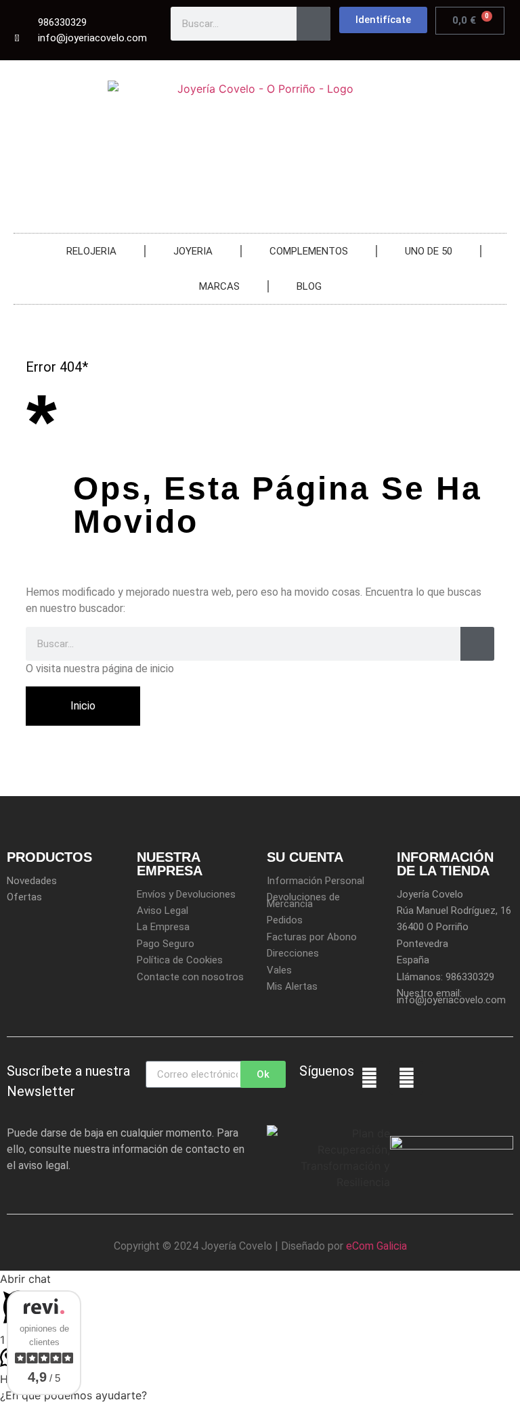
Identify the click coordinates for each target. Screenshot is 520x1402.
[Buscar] (313, 24)
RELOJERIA (91, 251)
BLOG (309, 286)
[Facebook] (369, 1078)
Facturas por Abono (312, 937)
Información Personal (315, 881)
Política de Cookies (180, 960)
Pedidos (285, 920)
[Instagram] (406, 1078)
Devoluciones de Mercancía (303, 900)
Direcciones (293, 953)
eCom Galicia (376, 1246)
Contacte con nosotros (190, 977)
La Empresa (163, 927)
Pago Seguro (165, 944)
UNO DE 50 (428, 251)
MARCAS (219, 286)
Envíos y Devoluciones (186, 894)
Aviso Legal (162, 910)
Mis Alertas (292, 986)
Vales (279, 970)
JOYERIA (193, 251)
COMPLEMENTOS (308, 251)
